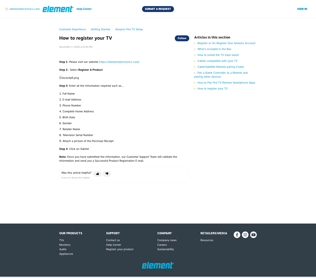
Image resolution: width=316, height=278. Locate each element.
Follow (182, 38)
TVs (61, 240)
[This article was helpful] (97, 174)
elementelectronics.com (25, 9)
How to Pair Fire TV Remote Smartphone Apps (226, 82)
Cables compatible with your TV (217, 61)
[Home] (58, 9)
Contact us (113, 240)
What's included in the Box (214, 49)
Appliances (66, 253)
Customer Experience (72, 29)
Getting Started (100, 29)
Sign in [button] (302, 9)
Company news (167, 240)
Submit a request (158, 9)
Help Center (113, 244)
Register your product (119, 249)
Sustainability (165, 249)
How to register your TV (213, 88)
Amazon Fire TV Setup (129, 29)
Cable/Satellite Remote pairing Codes (221, 66)
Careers (162, 244)
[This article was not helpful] (107, 174)
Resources (206, 240)
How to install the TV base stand (218, 55)
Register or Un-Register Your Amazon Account (226, 43)
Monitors (64, 244)
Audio (62, 249)
